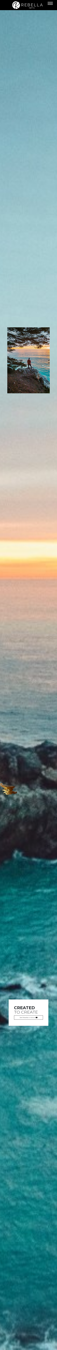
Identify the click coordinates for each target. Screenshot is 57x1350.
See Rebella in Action (28, 1017)
